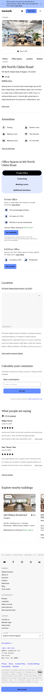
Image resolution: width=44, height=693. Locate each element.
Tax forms (5, 628)
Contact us (6, 619)
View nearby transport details (12, 353)
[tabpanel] (22, 38)
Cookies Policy (20, 664)
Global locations (7, 572)
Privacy (4, 664)
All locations (6, 555)
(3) (8, 77)
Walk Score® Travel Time (35, 399)
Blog (3, 586)
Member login (6, 622)
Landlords (5, 601)
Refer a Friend (7, 604)
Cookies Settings (33, 664)
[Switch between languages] (22, 11)
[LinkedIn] (39, 562)
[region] (22, 310)
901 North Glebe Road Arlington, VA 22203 (17, 288)
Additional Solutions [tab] (22, 190)
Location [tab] (29, 59)
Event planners (7, 607)
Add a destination (11, 380)
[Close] (41, 4)
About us (5, 575)
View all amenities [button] (8, 148)
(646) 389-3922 (8, 648)
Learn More (18, 5)
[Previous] (3, 4)
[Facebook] (13, 562)
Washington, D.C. (30, 555)
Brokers (4, 598)
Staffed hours (7, 81)
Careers (4, 580)
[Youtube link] (4, 562)
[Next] (5, 4)
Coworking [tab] (22, 179)
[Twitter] (31, 562)
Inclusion (5, 577)
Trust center (6, 589)
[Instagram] (22, 562)
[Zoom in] (39, 295)
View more (5, 106)
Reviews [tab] (40, 59)
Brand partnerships (8, 610)
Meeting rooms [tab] (22, 184)
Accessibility (6, 666)
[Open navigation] (40, 11)
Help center (6, 625)
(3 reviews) (11, 416)
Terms (11, 664)
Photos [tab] (5, 59)
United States (18, 555)
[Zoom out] (39, 301)
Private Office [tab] (22, 173)
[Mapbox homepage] (6, 326)
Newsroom (5, 583)
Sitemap (15, 666)
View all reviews (7, 475)
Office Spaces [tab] (17, 59)
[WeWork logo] (7, 11)
